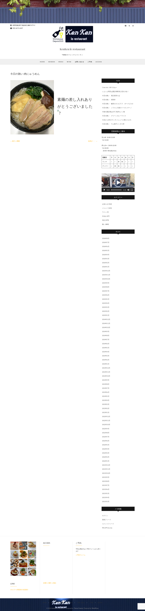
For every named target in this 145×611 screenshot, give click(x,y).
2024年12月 (106, 319)
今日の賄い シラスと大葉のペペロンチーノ (117, 108)
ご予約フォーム (80, 555)
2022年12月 (106, 416)
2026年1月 (105, 267)
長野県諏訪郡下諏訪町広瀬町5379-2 (23, 25)
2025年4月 (105, 303)
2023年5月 (105, 396)
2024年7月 (105, 339)
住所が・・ (92, 141)
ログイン (105, 515)
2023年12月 (106, 368)
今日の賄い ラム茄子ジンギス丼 (113, 124)
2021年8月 (105, 481)
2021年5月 (105, 493)
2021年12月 (106, 465)
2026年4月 (105, 254)
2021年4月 (105, 497)
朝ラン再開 (15, 141)
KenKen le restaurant (72, 49)
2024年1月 (105, 364)
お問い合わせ (79, 62)
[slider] (116, 189)
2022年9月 (105, 429)
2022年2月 (105, 457)
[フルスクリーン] (132, 190)
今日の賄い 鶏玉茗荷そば (111, 95)
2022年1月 (105, 461)
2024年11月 (106, 323)
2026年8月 (105, 238)
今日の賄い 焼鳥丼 (108, 99)
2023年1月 (105, 412)
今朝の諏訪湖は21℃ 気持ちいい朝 (113, 112)
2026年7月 (105, 242)
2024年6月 (105, 344)
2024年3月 (105, 356)
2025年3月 (105, 307)
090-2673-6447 (17, 28)
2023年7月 (105, 388)
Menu (60, 62)
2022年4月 (105, 449)
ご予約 (90, 62)
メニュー (105, 208)
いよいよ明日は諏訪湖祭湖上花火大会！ (115, 91)
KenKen (51, 62)
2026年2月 (105, 263)
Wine (69, 62)
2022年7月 (105, 437)
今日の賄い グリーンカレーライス (114, 116)
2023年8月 (105, 384)
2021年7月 (105, 485)
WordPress (95, 608)
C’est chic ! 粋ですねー (109, 87)
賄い (103, 224)
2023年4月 (105, 400)
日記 (103, 220)
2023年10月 (106, 376)
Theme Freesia (78, 608)
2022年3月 (105, 453)
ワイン (104, 212)
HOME (42, 62)
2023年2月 (105, 408)
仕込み (104, 216)
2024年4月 (105, 352)
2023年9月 (105, 380)
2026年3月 (105, 258)
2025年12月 (106, 271)
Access (99, 62)
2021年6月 (105, 489)
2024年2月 (105, 360)
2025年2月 (105, 311)
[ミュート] (128, 190)
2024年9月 (105, 331)
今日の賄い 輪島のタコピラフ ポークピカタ (117, 104)
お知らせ (105, 204)
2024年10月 (106, 327)
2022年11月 (106, 420)
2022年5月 (105, 445)
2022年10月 (106, 424)
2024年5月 (105, 348)
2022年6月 (105, 441)
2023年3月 (105, 404)
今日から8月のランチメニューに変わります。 (117, 120)
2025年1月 (105, 315)
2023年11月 (106, 372)
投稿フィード (106, 519)
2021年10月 (106, 473)
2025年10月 (106, 279)
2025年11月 (106, 275)
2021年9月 (105, 477)
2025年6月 (105, 295)
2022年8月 (105, 433)
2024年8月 (105, 335)
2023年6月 (105, 392)
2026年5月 (105, 250)
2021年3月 (105, 501)
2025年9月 (105, 283)
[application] (118, 182)
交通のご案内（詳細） (50, 583)
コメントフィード (108, 524)
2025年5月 (105, 299)
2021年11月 (106, 469)
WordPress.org (107, 528)
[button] (118, 182)
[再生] (104, 190)
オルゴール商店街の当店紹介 (19, 589)
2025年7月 (105, 291)
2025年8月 (105, 287)
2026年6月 (105, 246)
